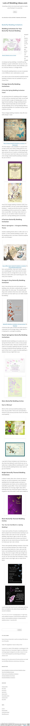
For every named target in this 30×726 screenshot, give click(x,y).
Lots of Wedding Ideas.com (15, 3)
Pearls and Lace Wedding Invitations (10, 674)
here (23, 661)
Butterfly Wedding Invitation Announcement (14, 324)
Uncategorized (16, 614)
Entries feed (4, 710)
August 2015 (4, 686)
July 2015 (4, 688)
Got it (24, 725)
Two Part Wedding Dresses (8, 672)
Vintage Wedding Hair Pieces (8, 675)
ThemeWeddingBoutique (15, 267)
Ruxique (15, 325)
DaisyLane (15, 145)
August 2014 (4, 697)
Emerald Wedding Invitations (8, 677)
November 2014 (5, 695)
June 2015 (4, 690)
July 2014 (4, 699)
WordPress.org (5, 714)
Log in (3, 708)
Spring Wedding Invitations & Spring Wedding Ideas (13, 670)
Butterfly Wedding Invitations (12, 25)
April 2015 (4, 692)
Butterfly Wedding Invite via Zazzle (9, 55)
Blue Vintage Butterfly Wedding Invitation (14, 143)
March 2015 (4, 694)
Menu (15, 11)
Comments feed (5, 712)
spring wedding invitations (12, 618)
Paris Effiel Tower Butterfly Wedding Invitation (14, 266)
